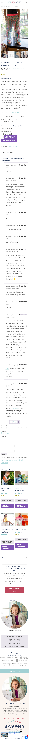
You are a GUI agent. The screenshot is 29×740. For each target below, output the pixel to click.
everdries (16, 408)
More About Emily (14, 637)
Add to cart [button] (7, 500)
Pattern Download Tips (14, 647)
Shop (5, 6)
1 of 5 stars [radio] (1, 433)
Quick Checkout (9, 140)
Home (2, 6)
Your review (4, 436)
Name (2, 444)
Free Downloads (13, 146)
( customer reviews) (16, 69)
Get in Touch (14, 640)
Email (2, 449)
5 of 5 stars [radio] (9, 433)
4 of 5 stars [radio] (7, 433)
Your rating (3, 431)
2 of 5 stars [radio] (3, 433)
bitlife (7, 369)
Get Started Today (14, 590)
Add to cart (10, 137)
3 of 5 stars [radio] (5, 433)
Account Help (14, 643)
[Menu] (2, 2)
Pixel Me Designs (19, 738)
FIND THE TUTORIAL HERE (10, 112)
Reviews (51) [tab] (8, 153)
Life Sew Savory (14, 2)
